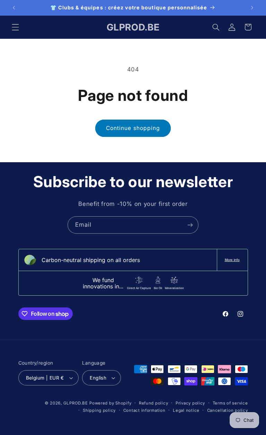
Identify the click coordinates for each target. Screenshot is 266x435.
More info (232, 260)
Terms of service (230, 403)
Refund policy (153, 403)
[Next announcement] (252, 7)
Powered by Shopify (110, 403)
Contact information (144, 410)
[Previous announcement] (13, 7)
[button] (15, 27)
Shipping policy (99, 410)
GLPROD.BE (75, 403)
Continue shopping (133, 128)
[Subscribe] (190, 224)
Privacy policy (190, 403)
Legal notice (186, 410)
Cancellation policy (227, 410)
